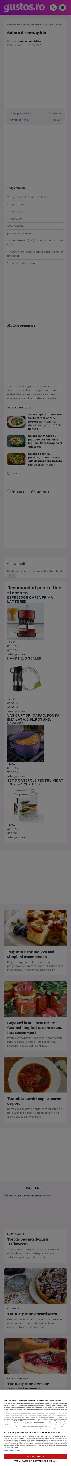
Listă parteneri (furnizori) (12, 1450)
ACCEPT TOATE (35, 1456)
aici (26, 1423)
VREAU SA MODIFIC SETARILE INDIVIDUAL (35, 1461)
